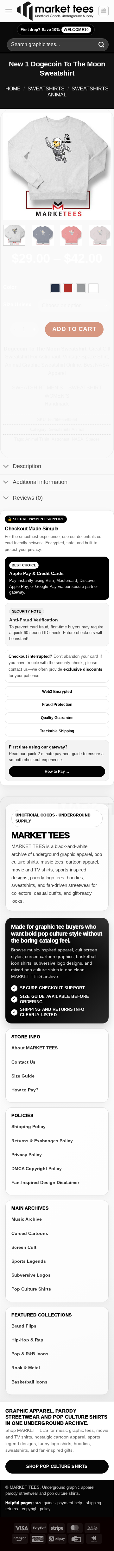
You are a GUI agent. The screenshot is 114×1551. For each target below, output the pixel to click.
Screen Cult (23, 1247)
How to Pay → (57, 771)
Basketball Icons (29, 1381)
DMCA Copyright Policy (36, 1168)
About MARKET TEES (34, 1047)
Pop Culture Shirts (31, 1288)
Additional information (40, 482)
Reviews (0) (28, 498)
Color (9, 287)
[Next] (100, 166)
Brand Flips (23, 1325)
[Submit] (101, 45)
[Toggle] (6, 466)
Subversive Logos (31, 1275)
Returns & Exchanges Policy (42, 1140)
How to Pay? (25, 1089)
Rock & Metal (25, 1367)
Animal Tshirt (37, 439)
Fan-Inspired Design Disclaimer (45, 1182)
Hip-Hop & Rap (27, 1339)
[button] (8, 11)
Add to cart (74, 329)
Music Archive (26, 1219)
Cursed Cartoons (29, 1233)
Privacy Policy (26, 1154)
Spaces (93, 439)
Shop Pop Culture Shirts (56, 1466)
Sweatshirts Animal (66, 429)
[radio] (55, 288)
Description (27, 466)
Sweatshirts (46, 88)
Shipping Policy (28, 1126)
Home (13, 88)
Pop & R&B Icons (29, 1353)
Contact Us (23, 1062)
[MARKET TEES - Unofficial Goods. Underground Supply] (55, 11)
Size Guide (23, 1075)
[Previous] (13, 166)
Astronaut (60, 439)
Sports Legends (28, 1261)
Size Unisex (17, 304)
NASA (77, 439)
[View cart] (103, 11)
